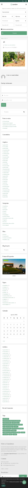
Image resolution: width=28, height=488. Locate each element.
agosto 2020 (5, 158)
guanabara (21, 428)
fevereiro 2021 (6, 157)
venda (10, 434)
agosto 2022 (5, 145)
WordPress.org (6, 239)
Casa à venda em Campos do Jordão (10, 424)
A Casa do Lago (6, 121)
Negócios (5, 219)
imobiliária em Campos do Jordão (9, 432)
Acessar (4, 234)
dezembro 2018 (6, 189)
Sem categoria (6, 225)
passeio (22, 432)
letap (19, 432)
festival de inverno (6, 428)
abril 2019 (5, 183)
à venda (14, 434)
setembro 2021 (6, 153)
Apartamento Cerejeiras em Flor (9, 124)
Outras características (7, 29)
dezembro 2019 (6, 169)
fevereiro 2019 (6, 186)
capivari (13, 422)
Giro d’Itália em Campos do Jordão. (10, 126)
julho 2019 (5, 177)
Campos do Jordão (6, 422)
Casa (18, 422)
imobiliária (14, 430)
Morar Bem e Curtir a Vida (8, 218)
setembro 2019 (6, 174)
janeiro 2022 (5, 148)
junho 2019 (5, 179)
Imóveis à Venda (6, 216)
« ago (4, 341)
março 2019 (5, 184)
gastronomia (14, 428)
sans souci (5, 434)
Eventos (4, 213)
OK (3, 485)
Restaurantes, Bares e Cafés (8, 223)
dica (4, 426)
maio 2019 (5, 181)
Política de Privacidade (14, 481)
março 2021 (5, 155)
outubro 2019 (5, 172)
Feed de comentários (7, 237)
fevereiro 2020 (6, 165)
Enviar (23, 476)
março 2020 (5, 164)
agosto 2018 (5, 193)
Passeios (5, 221)
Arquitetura (5, 206)
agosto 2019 (5, 176)
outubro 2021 (5, 151)
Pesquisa (15, 33)
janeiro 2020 (5, 167)
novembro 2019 (6, 170)
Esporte (4, 211)
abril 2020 (5, 162)
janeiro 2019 (5, 188)
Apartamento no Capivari (8, 123)
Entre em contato (5, 461)
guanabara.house (6, 430)
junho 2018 (5, 196)
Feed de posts (6, 236)
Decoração (5, 209)
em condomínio (10, 426)
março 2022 (5, 146)
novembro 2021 (6, 150)
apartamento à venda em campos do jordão (11, 420)
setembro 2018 (6, 191)
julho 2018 (5, 195)
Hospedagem (5, 214)
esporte (16, 426)
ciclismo (20, 424)
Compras (5, 207)
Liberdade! (5, 128)
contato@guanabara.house (9, 465)
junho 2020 (5, 160)
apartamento (5, 418)
